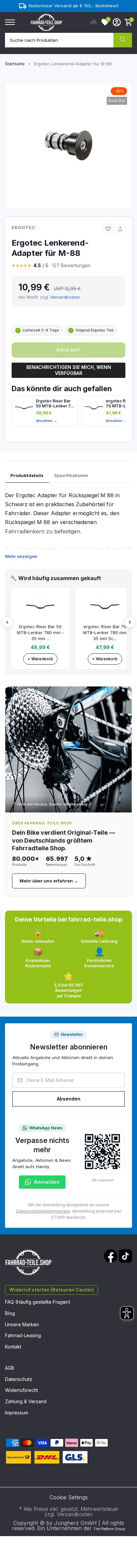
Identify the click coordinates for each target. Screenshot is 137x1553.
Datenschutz (18, 1379)
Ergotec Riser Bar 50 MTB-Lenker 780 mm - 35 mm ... (40, 632)
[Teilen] (120, 229)
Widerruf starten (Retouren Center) (51, 1289)
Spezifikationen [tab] (71, 475)
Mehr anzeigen (21, 556)
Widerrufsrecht (21, 1390)
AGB (9, 1368)
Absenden (68, 1099)
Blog (10, 1313)
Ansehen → (46, 420)
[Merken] (108, 229)
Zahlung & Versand (26, 1401)
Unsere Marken (22, 1324)
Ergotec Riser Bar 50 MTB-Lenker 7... (55, 403)
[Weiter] (129, 622)
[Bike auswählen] (93, 22)
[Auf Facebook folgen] (110, 1256)
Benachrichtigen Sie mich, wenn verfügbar (68, 370)
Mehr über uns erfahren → (49, 880)
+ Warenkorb (40, 658)
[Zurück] (7, 622)
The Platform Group (109, 1529)
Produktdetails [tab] (27, 475)
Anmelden (47, 1182)
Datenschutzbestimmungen (43, 1211)
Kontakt (13, 1346)
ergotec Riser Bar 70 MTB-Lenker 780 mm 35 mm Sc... (105, 632)
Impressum (16, 1412)
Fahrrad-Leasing (23, 1335)
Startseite (15, 63)
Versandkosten (65, 297)
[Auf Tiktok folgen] (125, 1256)
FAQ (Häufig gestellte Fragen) (37, 1302)
